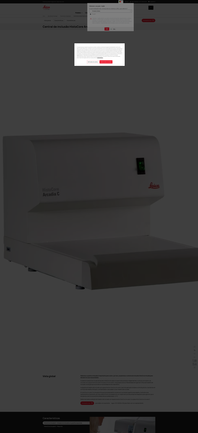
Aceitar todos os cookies (106, 61)
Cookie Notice (100, 57)
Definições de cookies (93, 61)
